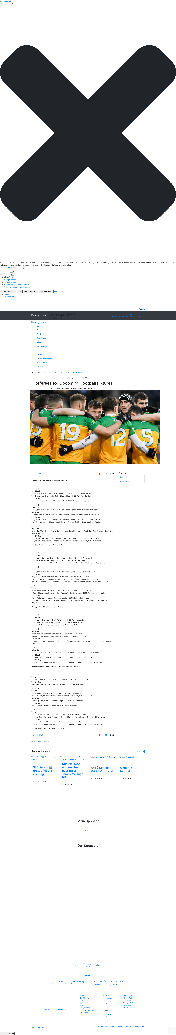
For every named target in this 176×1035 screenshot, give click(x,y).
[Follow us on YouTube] (145, 309)
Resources (84, 1013)
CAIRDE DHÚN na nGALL (120, 316)
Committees (42, 346)
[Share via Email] (106, 474)
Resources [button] (41, 362)
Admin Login (127, 996)
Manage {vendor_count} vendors (16, 285)
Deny (20, 291)
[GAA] (75, 965)
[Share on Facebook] (99, 474)
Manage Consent (7, 1033)
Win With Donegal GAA (60, 372)
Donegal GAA (128, 1003)
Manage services (10, 282)
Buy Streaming (78, 982)
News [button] (39, 330)
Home (57, 378)
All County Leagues (41, 741)
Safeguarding (42, 354)
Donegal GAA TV (91, 372)
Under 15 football (126, 769)
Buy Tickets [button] (42, 338)
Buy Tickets (77, 372)
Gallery (45, 372)
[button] (88, 133)
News (82, 996)
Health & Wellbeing (44, 358)
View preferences (30, 291)
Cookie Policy (9, 294)
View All (140, 751)
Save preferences (46, 291)
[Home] (90, 326)
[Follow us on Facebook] (141, 309)
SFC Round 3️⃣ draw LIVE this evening (43, 771)
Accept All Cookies (8, 291)
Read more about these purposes (17, 287)
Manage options (10, 280)
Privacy (116, 1027)
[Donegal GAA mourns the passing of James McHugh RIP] (73, 758)
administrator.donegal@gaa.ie (54, 1009)
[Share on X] (102, 474)
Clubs (39, 342)
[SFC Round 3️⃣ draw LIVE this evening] (44, 758)
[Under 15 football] (126, 757)
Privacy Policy (9, 297)
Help (103, 1027)
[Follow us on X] (142, 309)
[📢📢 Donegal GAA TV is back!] (102, 757)
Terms (139, 1027)
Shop (39, 350)
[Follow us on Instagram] (144, 309)
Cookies (128, 1027)
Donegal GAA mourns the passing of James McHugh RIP (72, 770)
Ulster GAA (127, 1005)
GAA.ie (125, 1008)
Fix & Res (40, 334)
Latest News (37, 474)
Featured (123, 477)
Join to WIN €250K (137, 316)
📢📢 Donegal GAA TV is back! (102, 769)
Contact (40, 366)
